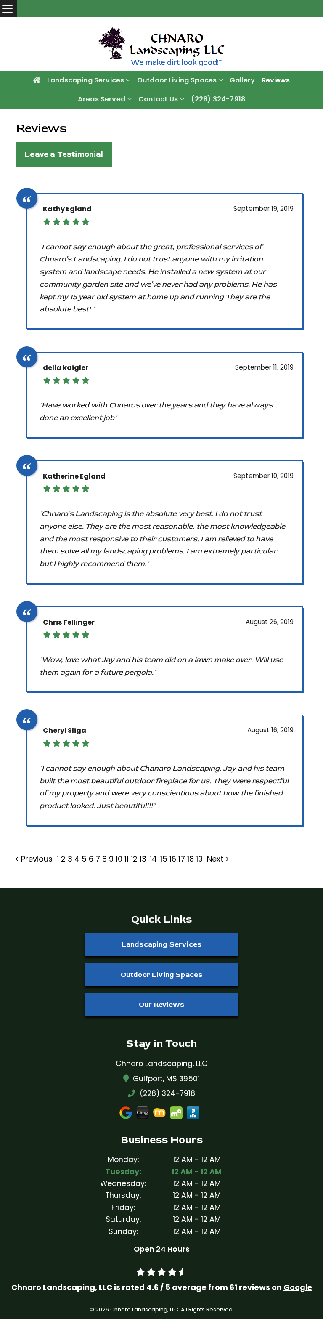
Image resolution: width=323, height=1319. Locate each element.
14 (153, 859)
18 (190, 859)
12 (134, 859)
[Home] (36, 80)
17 (181, 859)
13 (143, 859)
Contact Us (158, 99)
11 (126, 859)
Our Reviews (161, 1004)
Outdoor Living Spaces (177, 80)
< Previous (35, 859)
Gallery (242, 80)
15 (163, 859)
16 (172, 859)
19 (199, 859)
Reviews (276, 80)
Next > (218, 859)
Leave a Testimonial (64, 154)
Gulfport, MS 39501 (166, 1078)
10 (119, 859)
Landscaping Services (85, 80)
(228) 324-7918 (218, 99)
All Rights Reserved (207, 1310)
